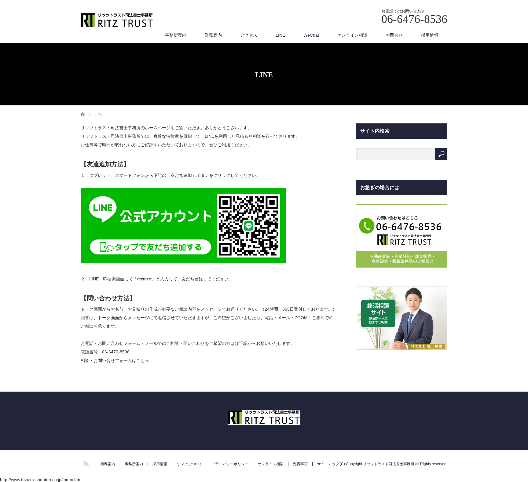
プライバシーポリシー (230, 464)
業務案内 (213, 35)
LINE (280, 35)
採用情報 (429, 35)
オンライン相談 (352, 35)
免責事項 (300, 464)
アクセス (248, 35)
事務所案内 (175, 35)
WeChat (311, 35)
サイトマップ (328, 464)
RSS (85, 462)
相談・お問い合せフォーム (106, 360)
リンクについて (189, 464)
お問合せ (394, 35)
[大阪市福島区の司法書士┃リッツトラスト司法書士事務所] (117, 20)
